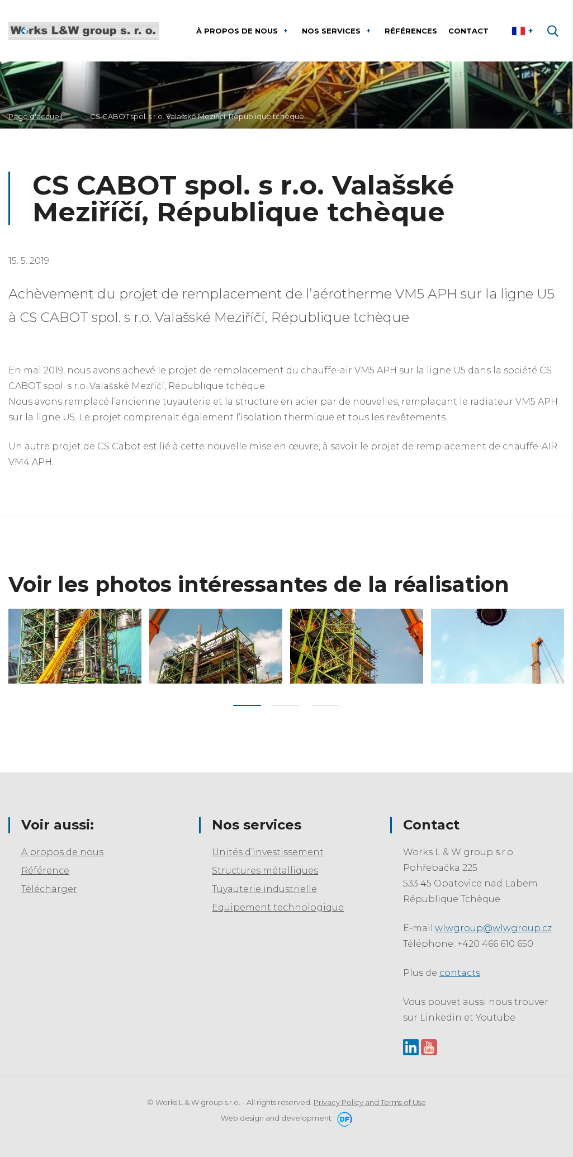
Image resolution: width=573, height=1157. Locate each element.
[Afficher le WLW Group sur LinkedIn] (411, 1046)
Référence (45, 870)
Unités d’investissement (268, 852)
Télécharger (49, 889)
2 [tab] (286, 705)
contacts (459, 973)
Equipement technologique (278, 907)
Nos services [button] (332, 30)
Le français (523, 30)
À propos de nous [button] (238, 30)
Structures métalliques (265, 870)
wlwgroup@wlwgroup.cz (493, 928)
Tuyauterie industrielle (264, 889)
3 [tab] (325, 705)
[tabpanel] (74, 646)
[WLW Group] (83, 31)
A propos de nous (62, 852)
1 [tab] (247, 705)
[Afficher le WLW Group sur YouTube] (429, 1046)
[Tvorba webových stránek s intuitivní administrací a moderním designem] (342, 1117)
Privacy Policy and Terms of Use (370, 1102)
